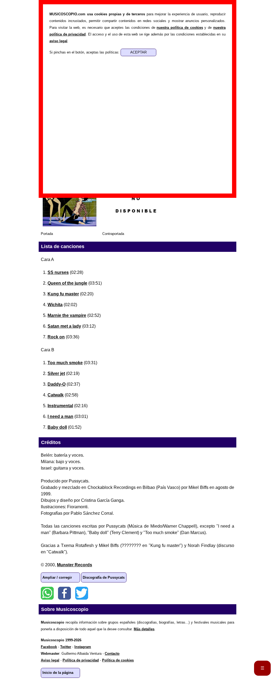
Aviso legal (50, 660)
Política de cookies (118, 660)
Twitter (81, 593)
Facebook (64, 593)
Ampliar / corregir (57, 577)
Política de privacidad (81, 660)
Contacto (112, 654)
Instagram (82, 647)
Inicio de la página (57, 673)
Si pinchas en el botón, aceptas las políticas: (85, 52)
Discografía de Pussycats (104, 577)
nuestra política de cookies (180, 28)
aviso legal (58, 41)
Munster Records (74, 565)
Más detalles (144, 629)
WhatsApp (47, 593)
